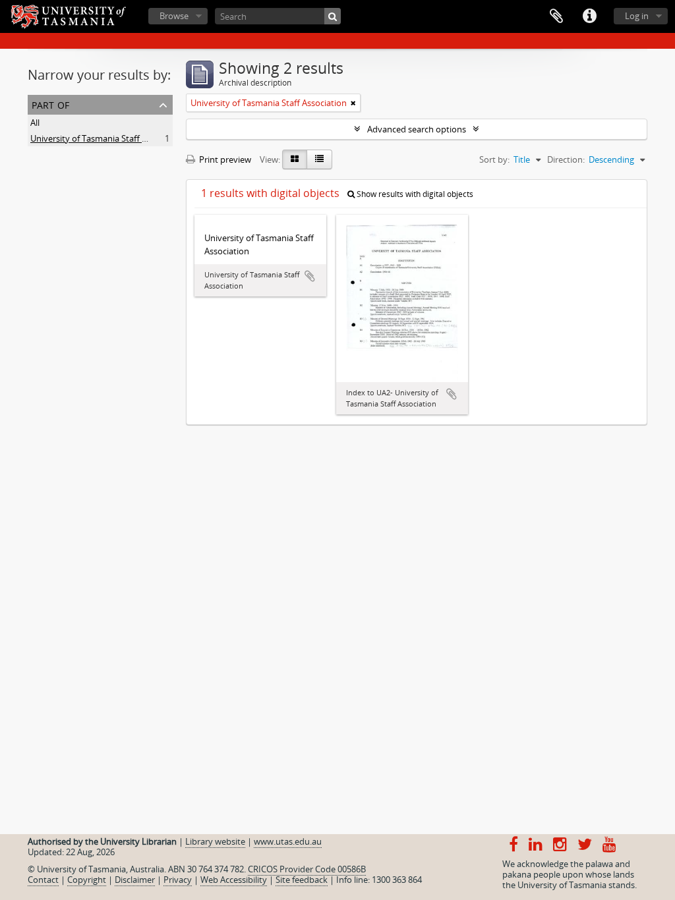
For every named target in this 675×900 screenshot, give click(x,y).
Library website (215, 841)
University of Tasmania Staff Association (108, 138)
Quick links (589, 16)
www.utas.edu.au (288, 841)
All (35, 122)
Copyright (86, 880)
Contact (43, 880)
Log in (637, 16)
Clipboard (556, 16)
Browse (174, 16)
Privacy (177, 880)
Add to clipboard (309, 276)
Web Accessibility (233, 880)
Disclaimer (135, 880)
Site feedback (302, 880)
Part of (50, 104)
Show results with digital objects (414, 194)
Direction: (566, 159)
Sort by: (494, 159)
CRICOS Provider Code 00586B (307, 869)
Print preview (224, 159)
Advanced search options (416, 129)
